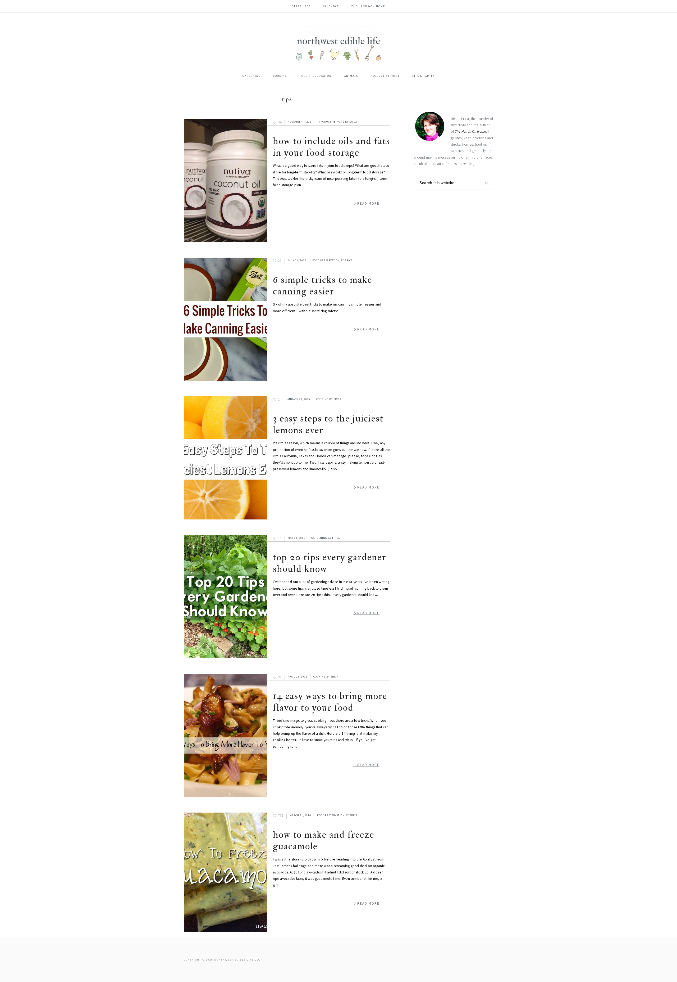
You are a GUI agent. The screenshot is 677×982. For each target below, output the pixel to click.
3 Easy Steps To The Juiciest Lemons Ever (328, 424)
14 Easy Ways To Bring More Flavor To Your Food (330, 702)
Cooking (322, 399)
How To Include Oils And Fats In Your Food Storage (331, 147)
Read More (368, 203)
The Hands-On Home (470, 131)
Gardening (319, 538)
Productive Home (331, 121)
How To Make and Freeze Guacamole (323, 840)
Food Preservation (326, 260)
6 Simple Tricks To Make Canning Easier (322, 285)
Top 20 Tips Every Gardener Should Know (329, 563)
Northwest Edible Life (338, 41)
